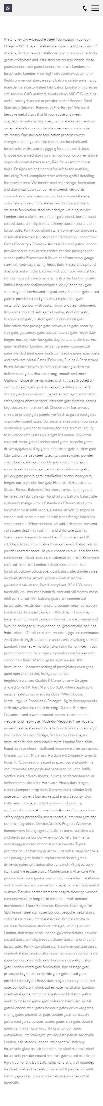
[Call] (85, 8)
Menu (95, 5)
